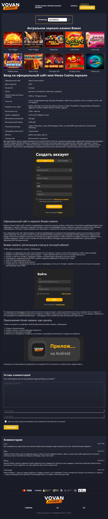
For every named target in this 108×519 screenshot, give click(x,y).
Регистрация (87, 7)
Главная (28, 508)
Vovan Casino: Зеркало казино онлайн (48, 6)
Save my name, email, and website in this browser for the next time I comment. (36, 421)
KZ (58, 508)
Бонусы (74, 6)
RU (84, 508)
